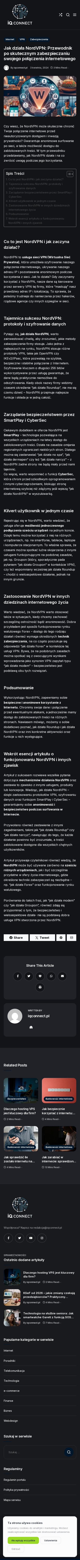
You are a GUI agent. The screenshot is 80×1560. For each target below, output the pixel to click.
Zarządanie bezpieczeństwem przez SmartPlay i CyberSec (40, 194)
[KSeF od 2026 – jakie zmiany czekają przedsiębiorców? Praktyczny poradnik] (12, 1297)
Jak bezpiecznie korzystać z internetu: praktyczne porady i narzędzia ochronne (57, 1111)
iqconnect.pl (21, 67)
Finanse (8, 1400)
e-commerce (12, 1390)
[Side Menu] (74, 14)
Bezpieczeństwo (16, 1098)
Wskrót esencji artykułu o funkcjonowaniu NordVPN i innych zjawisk (36, 220)
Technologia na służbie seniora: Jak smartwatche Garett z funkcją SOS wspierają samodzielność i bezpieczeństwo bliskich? (48, 1315)
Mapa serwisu (12, 1500)
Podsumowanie (19, 213)
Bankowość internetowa (59, 1098)
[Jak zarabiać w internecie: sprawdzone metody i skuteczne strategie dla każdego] (59, 1138)
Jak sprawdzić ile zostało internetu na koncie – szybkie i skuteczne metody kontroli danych (18, 1159)
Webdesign (11, 1420)
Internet (10, 39)
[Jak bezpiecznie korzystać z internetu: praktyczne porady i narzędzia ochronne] (59, 1090)
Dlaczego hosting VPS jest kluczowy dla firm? (20, 1111)
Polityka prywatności (16, 1489)
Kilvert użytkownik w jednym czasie (32, 201)
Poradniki (9, 1360)
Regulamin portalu (15, 1479)
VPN (22, 39)
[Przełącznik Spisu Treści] (68, 174)
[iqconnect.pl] (19, 15)
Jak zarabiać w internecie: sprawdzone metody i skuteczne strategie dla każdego (58, 1159)
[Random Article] (60, 15)
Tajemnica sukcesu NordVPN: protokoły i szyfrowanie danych (36, 186)
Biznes (8, 1410)
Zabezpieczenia (39, 39)
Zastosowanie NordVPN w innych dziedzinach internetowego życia (39, 207)
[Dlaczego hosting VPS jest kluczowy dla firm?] (21, 1090)
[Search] (67, 14)
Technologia (11, 1380)
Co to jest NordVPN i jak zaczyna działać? (35, 179)
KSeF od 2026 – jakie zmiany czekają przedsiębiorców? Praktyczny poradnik (49, 1295)
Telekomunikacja (14, 1370)
